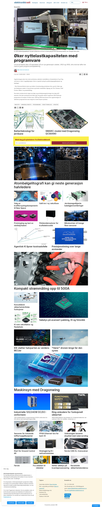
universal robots (26, 104)
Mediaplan (35, 2)
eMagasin (49, 2)
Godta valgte (21, 502)
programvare (37, 104)
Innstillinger (95, 505)
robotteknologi (47, 104)
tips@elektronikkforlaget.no (76, 490)
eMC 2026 (56, 2)
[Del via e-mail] (87, 74)
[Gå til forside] (22, 2)
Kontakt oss (64, 2)
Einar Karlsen (53, 484)
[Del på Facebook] (80, 74)
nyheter (56, 104)
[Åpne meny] (83, 2)
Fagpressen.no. (7, 497)
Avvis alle (30, 502)
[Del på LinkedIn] (85, 74)
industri (17, 104)
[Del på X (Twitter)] (82, 74)
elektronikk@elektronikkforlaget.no (77, 488)
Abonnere (42, 2)
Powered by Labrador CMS (51, 504)
